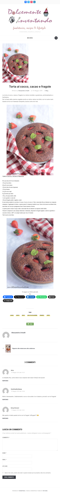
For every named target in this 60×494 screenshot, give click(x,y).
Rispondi (5, 380)
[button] (30, 38)
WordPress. (22, 490)
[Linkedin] (34, 1)
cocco (17, 315)
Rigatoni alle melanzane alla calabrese (23, 348)
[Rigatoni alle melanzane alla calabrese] (8, 348)
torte (48, 315)
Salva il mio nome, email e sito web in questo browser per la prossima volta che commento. (28, 472)
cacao (11, 315)
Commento (5, 437)
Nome (4, 453)
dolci (23, 315)
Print (31, 324)
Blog (47, 90)
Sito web (4, 466)
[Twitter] (28, 1)
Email (4, 459)
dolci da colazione (32, 315)
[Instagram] (31, 1)
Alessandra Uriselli (23, 90)
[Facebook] (25, 1)
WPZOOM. (45, 490)
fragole (42, 315)
